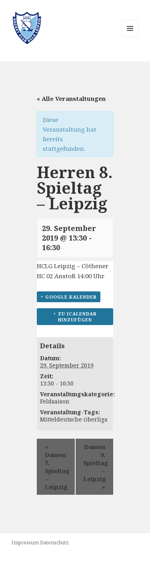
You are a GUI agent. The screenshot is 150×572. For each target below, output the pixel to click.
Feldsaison (55, 401)
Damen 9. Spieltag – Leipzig (95, 467)
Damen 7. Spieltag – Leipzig (57, 467)
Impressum (25, 542)
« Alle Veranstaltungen (71, 98)
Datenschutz (54, 542)
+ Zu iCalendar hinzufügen (75, 317)
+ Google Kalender (68, 297)
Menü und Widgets (130, 36)
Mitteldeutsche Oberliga (74, 419)
